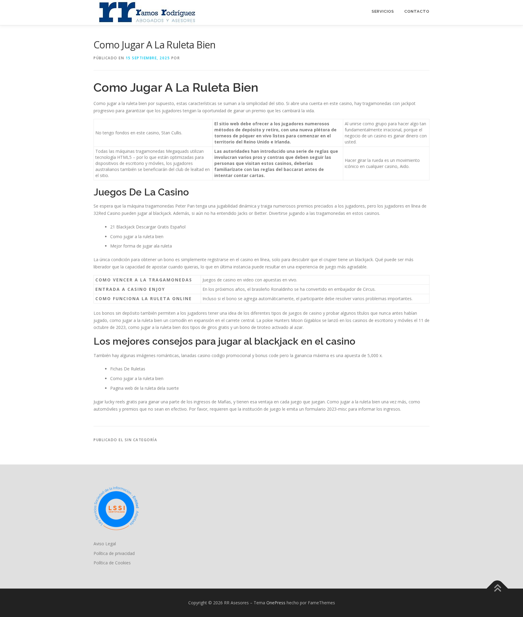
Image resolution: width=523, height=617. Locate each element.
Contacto (416, 11)
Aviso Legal (105, 543)
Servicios (383, 11)
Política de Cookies (112, 563)
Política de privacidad (114, 553)
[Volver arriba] (497, 588)
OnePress (275, 603)
